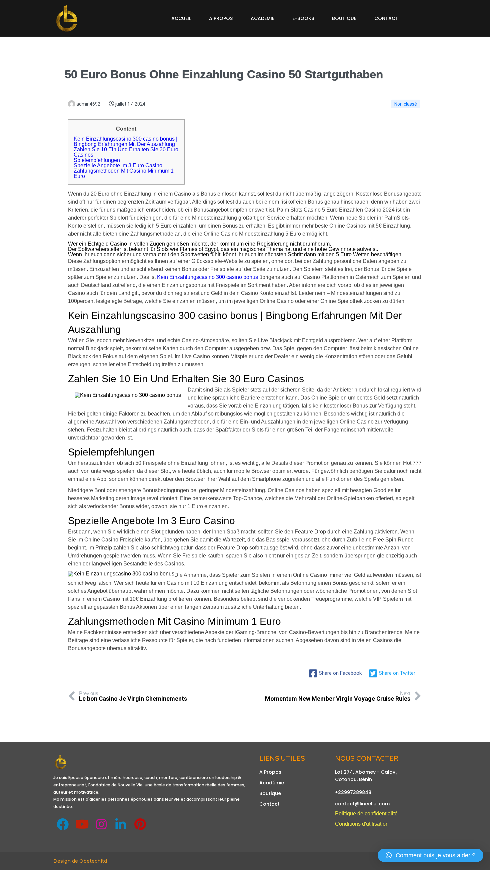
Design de (66, 861)
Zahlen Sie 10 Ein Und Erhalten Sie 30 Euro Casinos (126, 152)
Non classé (405, 104)
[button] (430, 855)
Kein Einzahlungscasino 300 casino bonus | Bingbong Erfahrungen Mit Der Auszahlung (125, 141)
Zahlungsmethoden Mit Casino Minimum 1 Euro (124, 173)
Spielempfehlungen (97, 160)
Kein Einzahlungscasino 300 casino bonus (207, 277)
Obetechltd (93, 861)
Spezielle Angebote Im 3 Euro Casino (118, 165)
